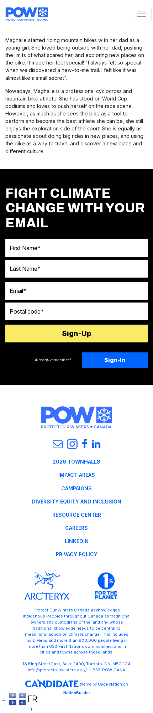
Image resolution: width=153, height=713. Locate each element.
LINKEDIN (77, 541)
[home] (26, 13)
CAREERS (76, 528)
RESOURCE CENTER (76, 515)
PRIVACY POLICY (76, 554)
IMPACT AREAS (76, 475)
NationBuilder (76, 692)
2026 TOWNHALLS (76, 462)
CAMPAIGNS (76, 488)
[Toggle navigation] (142, 14)
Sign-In (114, 359)
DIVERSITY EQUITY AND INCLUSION (76, 501)
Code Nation (110, 684)
